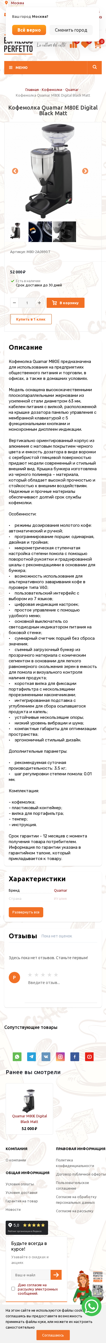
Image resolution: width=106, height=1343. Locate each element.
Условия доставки (21, 1192)
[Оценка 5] (56, 975)
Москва (17, 3)
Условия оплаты (20, 1184)
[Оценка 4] (49, 975)
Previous (14, 170)
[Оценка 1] (30, 975)
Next (84, 170)
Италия (60, 898)
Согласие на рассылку (74, 1211)
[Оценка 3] (43, 975)
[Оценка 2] (36, 975)
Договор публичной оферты (81, 1174)
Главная (32, 90)
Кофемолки (52, 90)
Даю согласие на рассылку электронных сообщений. (38, 1289)
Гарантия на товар (22, 1201)
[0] (73, 47)
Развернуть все (26, 912)
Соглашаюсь (53, 1335)
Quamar (72, 90)
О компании (16, 1160)
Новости (13, 1209)
